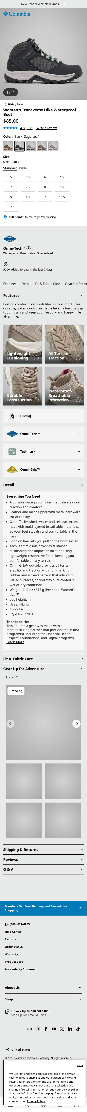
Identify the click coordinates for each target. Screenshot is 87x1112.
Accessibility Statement (21, 969)
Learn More (15, 642)
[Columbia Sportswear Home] (16, 13)
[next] (76, 724)
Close (80, 1065)
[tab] (10, 168)
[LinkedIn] (70, 1029)
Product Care (14, 962)
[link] (43, 722)
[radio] (8, 146)
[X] (62, 1029)
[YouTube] (54, 1029)
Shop (9, 999)
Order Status (14, 947)
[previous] (10, 724)
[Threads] (38, 1029)
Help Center (13, 932)
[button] (29, 247)
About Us (12, 987)
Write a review (46, 128)
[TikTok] (78, 1029)
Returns (10, 939)
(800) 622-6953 (20, 924)
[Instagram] (29, 1029)
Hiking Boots (15, 104)
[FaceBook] (46, 1029)
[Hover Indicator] (36, 357)
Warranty (11, 954)
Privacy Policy (36, 1101)
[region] (43, 54)
